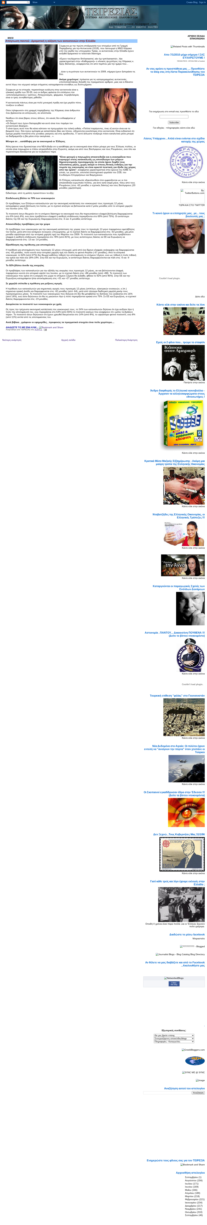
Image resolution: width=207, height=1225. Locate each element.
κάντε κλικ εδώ (187, 127)
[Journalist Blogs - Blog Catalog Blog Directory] (180, 954)
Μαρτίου (189, 1196)
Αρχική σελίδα (68, 340)
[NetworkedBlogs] (174, 978)
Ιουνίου (188, 1186)
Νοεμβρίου (190, 1209)
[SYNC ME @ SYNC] (193, 1072)
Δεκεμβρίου (190, 1205)
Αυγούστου (190, 1180)
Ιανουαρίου (190, 1202)
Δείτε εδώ (200, 296)
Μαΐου (188, 1190)
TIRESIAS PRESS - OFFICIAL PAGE (187, 61)
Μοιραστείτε (199, 938)
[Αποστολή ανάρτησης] (45, 330)
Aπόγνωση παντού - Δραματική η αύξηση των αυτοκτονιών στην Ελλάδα (50, 41)
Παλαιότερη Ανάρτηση (126, 340)
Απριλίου (189, 1193)
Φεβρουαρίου (192, 1199)
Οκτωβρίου (190, 1212)
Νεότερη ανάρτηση (11, 340)
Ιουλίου (188, 1183)
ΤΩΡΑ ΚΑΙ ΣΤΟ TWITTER (192, 205)
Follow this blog (174, 983)
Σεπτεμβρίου (191, 1177)
